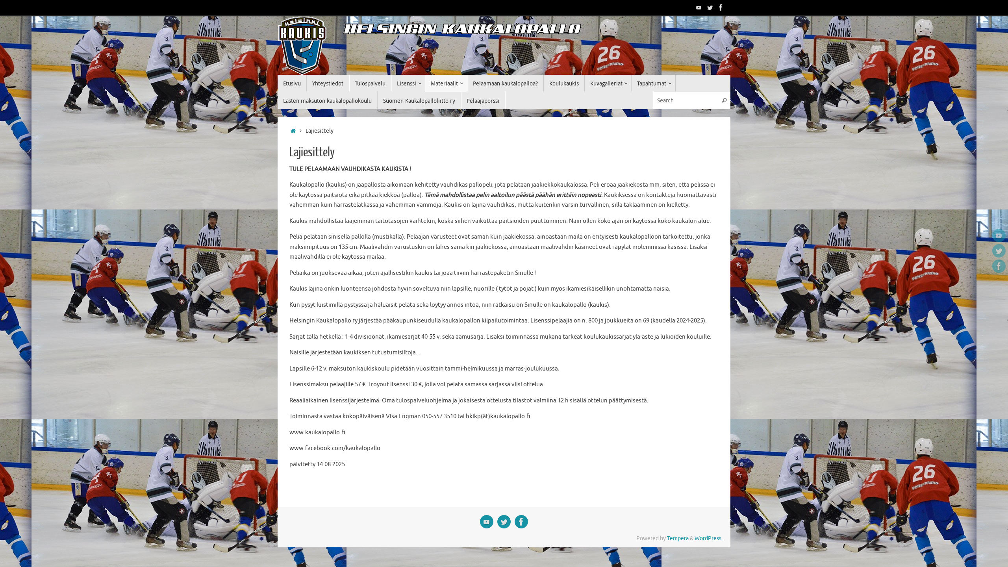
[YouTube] (698, 7)
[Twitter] (709, 7)
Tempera (678, 538)
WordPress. (709, 538)
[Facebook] (720, 7)
